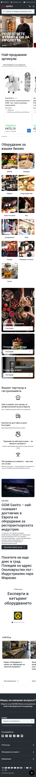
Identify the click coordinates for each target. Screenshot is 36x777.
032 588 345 (6, 2)
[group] (14, 64)
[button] (4, 45)
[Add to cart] (29, 130)
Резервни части (17, 2)
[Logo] (7, 6)
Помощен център (30, 2)
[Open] (33, 6)
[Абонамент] (32, 721)
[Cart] (30, 6)
